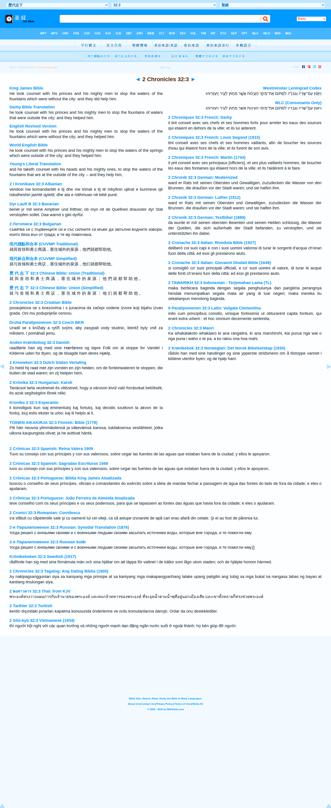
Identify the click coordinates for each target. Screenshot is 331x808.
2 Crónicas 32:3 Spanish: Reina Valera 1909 (51, 448)
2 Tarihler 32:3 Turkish (30, 606)
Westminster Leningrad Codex (292, 88)
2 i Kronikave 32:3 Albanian (35, 184)
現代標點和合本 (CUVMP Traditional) (43, 244)
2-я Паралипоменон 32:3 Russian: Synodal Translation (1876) (69, 527)
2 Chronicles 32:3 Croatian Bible (40, 302)
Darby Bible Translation (32, 107)
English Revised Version (33, 126)
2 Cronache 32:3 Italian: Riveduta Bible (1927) (212, 242)
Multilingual (26, 67)
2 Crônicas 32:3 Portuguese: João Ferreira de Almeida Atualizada (72, 498)
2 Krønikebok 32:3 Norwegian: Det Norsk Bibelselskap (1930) (226, 348)
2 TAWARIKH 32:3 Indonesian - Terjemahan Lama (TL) (219, 282)
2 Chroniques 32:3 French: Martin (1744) (206, 157)
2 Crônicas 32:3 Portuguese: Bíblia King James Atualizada (65, 478)
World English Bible (28, 145)
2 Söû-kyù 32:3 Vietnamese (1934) (42, 620)
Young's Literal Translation (35, 164)
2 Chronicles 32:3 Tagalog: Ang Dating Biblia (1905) (58, 571)
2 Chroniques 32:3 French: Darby (200, 117)
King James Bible (26, 88)
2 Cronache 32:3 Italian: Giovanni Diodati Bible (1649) (219, 262)
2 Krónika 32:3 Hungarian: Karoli (40, 382)
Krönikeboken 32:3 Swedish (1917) (42, 556)
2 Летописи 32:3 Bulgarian (35, 224)
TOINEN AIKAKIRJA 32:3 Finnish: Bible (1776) (53, 422)
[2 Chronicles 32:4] (325, 376)
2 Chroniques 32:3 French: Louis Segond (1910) (214, 137)
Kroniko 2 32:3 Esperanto (33, 402)
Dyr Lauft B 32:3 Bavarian (34, 204)
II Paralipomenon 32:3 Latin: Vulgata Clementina (214, 308)
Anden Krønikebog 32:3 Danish (39, 342)
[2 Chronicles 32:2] (5, 376)
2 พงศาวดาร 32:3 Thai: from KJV (39, 591)
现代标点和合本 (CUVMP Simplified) (43, 258)
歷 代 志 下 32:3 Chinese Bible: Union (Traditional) (56, 273)
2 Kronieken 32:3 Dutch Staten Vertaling (47, 362)
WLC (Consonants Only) (298, 103)
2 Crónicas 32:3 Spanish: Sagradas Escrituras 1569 (58, 463)
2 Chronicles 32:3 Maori (191, 328)
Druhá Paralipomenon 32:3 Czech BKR (46, 322)
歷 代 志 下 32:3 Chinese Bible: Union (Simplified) (56, 288)
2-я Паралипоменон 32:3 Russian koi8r (47, 542)
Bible (13, 67)
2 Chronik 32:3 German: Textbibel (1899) (206, 217)
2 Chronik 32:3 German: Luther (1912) (204, 197)
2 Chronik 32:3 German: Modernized (203, 177)
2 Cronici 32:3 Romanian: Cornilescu (44, 512)
